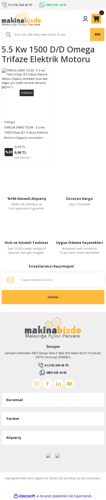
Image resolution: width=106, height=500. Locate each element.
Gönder (53, 297)
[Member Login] (85, 18)
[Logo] (21, 18)
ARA (97, 34)
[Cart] (96, 19)
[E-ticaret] (52, 496)
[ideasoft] (24, 496)
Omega (9, 122)
